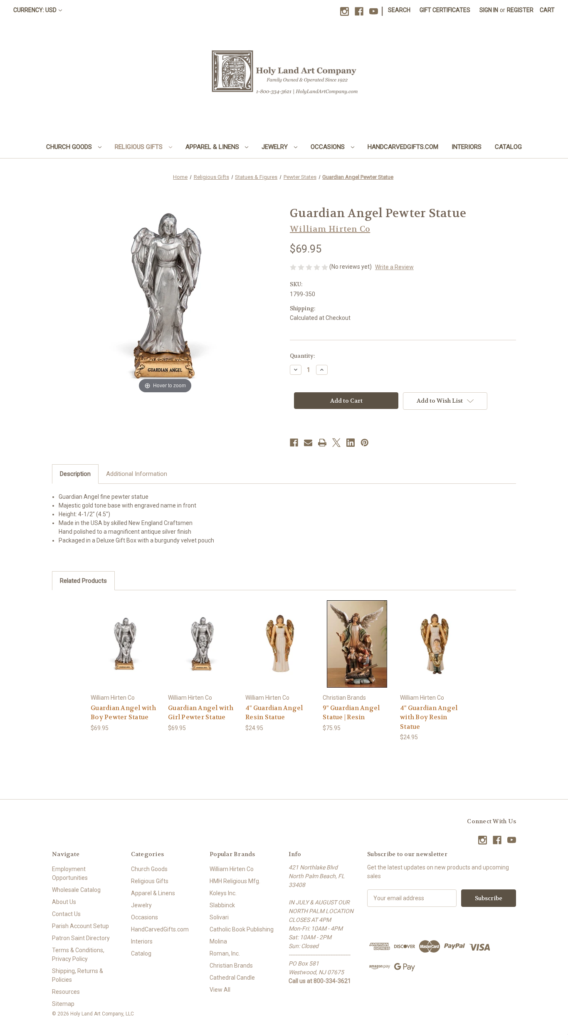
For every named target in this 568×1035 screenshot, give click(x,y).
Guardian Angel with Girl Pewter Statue (200, 713)
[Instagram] (344, 11)
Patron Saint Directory (81, 938)
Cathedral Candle (232, 977)
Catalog (508, 147)
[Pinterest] (365, 442)
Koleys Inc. (223, 893)
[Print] (322, 442)
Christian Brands (231, 965)
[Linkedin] (350, 442)
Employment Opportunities (70, 873)
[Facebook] (359, 11)
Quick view (124, 636)
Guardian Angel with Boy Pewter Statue (123, 713)
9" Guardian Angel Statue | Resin (351, 713)
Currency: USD (35, 10)
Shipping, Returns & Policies (77, 975)
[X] (336, 442)
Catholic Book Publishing (242, 929)
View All (220, 989)
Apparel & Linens (213, 147)
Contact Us (66, 914)
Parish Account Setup (80, 926)
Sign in (488, 10)
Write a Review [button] (394, 267)
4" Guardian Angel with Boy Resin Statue (428, 717)
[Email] (308, 442)
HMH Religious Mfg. (235, 881)
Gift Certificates (445, 10)
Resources (66, 991)
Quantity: (302, 355)
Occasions (328, 147)
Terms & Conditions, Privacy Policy (78, 954)
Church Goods (70, 147)
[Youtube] (373, 11)
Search (399, 10)
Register (520, 10)
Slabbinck (222, 905)
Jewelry (275, 147)
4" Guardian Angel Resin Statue (274, 713)
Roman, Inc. (225, 953)
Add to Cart (125, 650)
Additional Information (136, 474)
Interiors (467, 147)
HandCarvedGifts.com (403, 147)
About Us (64, 902)
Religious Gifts (139, 147)
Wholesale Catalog (76, 889)
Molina (218, 941)
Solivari (219, 917)
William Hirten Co (232, 869)
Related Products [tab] (83, 580)
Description (75, 474)
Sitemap (63, 1003)
